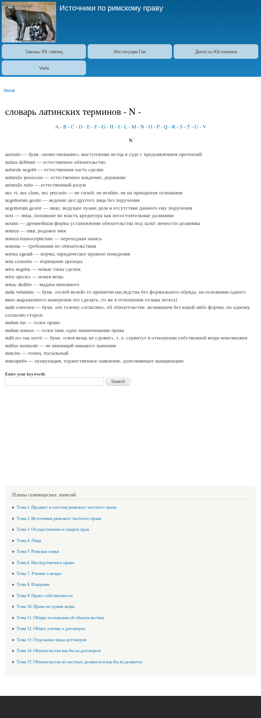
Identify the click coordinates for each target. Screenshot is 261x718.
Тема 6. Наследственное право (45, 562)
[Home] (28, 22)
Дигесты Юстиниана (216, 51)
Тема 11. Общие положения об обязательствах (61, 617)
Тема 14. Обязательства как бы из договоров (59, 650)
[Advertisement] (130, 433)
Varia (44, 68)
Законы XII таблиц (44, 51)
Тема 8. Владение (33, 584)
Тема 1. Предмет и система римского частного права (67, 507)
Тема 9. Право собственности (45, 595)
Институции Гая (130, 51)
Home (9, 90)
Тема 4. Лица (29, 540)
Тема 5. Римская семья (38, 551)
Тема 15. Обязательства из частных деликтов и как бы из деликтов (79, 662)
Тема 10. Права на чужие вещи (45, 606)
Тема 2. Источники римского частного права (59, 518)
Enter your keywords (25, 373)
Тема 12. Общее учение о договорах (51, 628)
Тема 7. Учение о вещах (39, 573)
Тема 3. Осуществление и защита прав (53, 529)
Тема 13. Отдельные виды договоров (51, 640)
